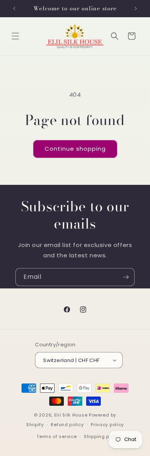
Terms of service (57, 436)
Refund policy (67, 424)
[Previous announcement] (14, 8)
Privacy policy (107, 424)
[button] (15, 36)
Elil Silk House (71, 415)
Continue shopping (75, 149)
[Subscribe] (125, 277)
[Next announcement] (135, 8)
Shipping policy (102, 436)
